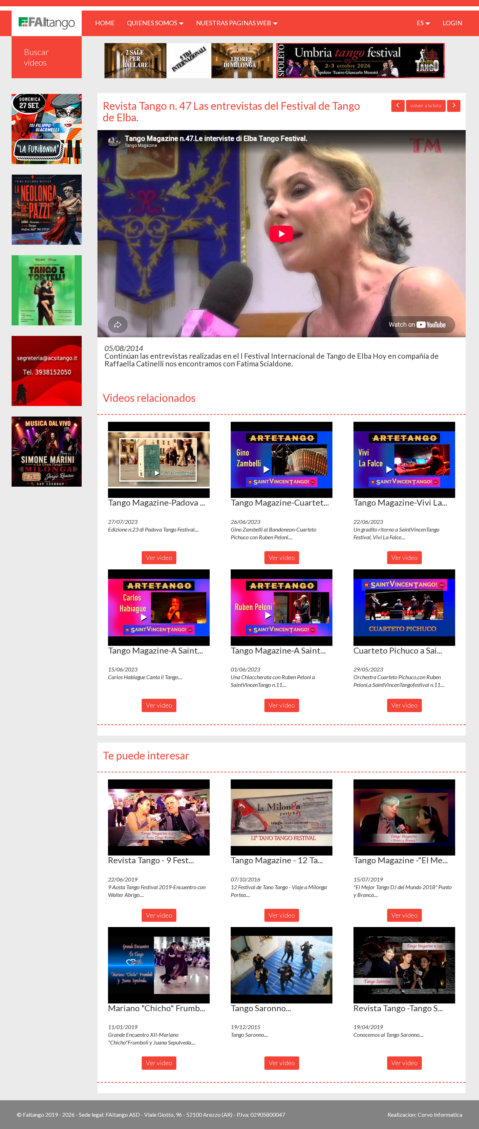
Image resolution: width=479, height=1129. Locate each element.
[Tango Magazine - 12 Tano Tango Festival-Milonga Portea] (281, 817)
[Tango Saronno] (281, 965)
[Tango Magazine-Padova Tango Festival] (159, 460)
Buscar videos (36, 57)
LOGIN (452, 23)
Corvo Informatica (440, 1114)
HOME (107, 23)
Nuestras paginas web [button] (234, 23)
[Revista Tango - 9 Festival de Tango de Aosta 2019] (159, 817)
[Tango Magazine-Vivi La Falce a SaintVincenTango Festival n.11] (404, 460)
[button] (159, 460)
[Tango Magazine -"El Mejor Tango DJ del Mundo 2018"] (404, 817)
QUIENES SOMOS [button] (152, 23)
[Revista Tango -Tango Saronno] (404, 965)
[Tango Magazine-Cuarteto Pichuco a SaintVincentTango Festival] (281, 460)
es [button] (421, 23)
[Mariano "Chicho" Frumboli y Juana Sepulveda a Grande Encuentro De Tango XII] (159, 965)
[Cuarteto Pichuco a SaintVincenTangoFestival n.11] (404, 607)
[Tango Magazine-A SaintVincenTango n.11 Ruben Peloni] (281, 607)
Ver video (159, 557)
